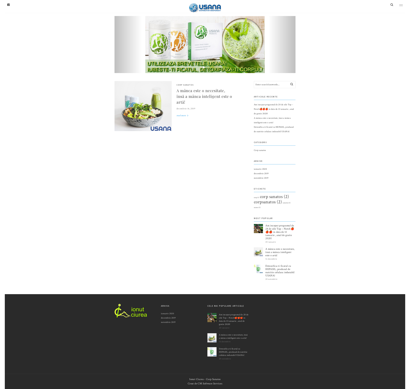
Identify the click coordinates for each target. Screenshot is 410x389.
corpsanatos (268, 202)
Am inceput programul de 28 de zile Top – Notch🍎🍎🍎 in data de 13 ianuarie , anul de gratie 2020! (274, 109)
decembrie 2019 (261, 173)
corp (256, 197)
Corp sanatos (185, 85)
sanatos (286, 203)
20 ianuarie (270, 242)
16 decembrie (271, 259)
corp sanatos (274, 197)
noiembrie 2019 (261, 178)
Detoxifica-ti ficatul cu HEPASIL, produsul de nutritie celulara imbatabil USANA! (280, 270)
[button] (128, 44)
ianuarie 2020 (260, 169)
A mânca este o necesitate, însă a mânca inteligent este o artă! (204, 96)
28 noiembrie (271, 279)
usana (257, 207)
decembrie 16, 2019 (185, 108)
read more (181, 115)
